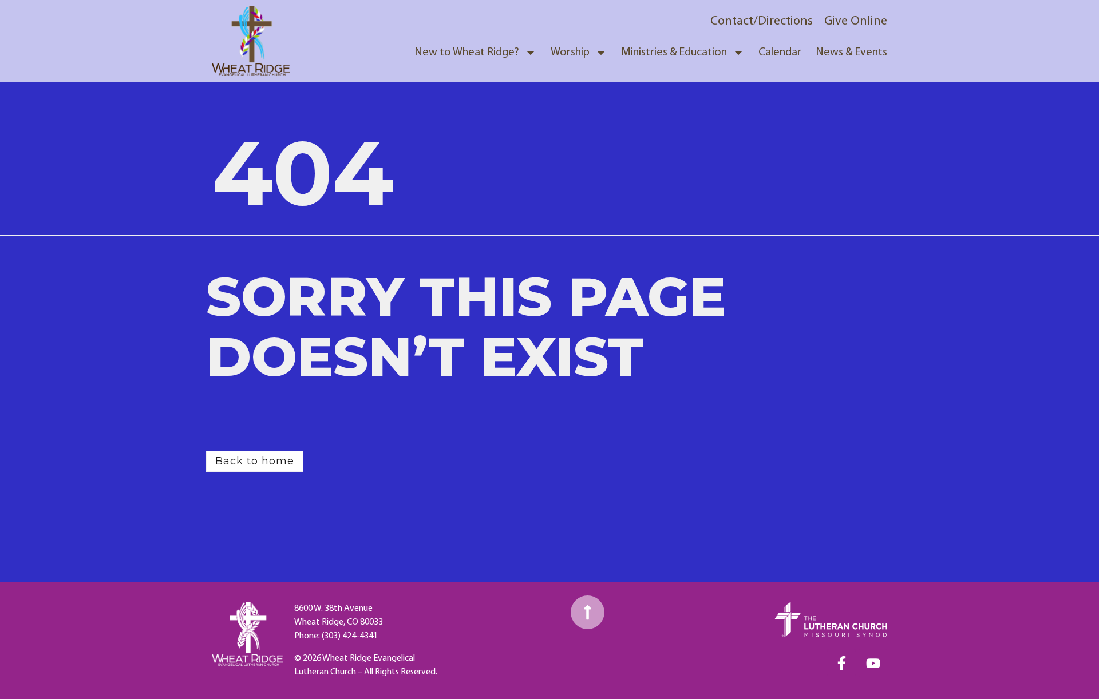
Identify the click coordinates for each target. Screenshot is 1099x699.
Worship (570, 52)
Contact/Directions (761, 21)
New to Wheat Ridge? (466, 52)
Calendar (779, 52)
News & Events (851, 52)
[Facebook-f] (841, 663)
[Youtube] (873, 663)
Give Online (855, 21)
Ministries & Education (674, 52)
